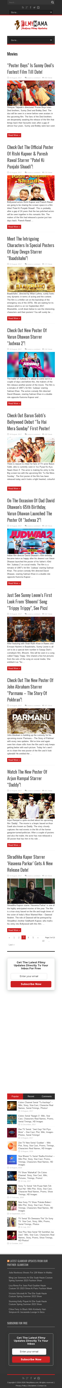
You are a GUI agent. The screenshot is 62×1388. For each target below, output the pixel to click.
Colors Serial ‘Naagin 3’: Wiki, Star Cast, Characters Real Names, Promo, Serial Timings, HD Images (36, 1119)
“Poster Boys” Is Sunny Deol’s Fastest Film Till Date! (30, 68)
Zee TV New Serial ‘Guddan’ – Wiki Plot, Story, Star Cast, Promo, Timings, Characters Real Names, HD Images (36, 1146)
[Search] (52, 2)
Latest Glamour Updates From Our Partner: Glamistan (27, 1263)
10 (43, 941)
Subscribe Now (31, 984)
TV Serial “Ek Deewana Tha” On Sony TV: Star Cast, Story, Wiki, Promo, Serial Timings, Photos (35, 1221)
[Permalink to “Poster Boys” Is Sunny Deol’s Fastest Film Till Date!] (31, 105)
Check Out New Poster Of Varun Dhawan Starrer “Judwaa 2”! (27, 336)
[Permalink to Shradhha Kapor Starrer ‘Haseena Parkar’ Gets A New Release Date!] (31, 903)
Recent (31, 1096)
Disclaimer (32, 1386)
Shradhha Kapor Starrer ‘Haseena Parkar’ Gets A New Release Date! (30, 863)
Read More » (14, 135)
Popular (15, 1096)
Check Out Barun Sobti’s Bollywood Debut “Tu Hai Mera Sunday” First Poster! (28, 422)
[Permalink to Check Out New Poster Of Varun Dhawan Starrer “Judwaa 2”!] (31, 376)
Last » (11, 945)
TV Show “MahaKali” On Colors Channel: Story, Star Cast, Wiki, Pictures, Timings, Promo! (33, 1175)
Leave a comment (33, 78)
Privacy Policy (21, 1386)
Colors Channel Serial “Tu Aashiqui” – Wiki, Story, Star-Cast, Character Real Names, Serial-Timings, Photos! (35, 1105)
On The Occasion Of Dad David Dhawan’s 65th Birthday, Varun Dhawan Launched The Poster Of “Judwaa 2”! (31, 510)
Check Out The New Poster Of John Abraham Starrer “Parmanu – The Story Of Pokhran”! (30, 690)
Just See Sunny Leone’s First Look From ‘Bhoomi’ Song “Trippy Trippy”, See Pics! (29, 601)
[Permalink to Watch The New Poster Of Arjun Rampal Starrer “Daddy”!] (31, 818)
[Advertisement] (31, 1042)
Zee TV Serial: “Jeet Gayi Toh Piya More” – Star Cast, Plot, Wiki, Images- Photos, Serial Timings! (36, 1132)
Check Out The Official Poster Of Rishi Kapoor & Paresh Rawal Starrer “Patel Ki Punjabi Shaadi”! (30, 157)
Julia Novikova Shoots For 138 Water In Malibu (30, 1272)
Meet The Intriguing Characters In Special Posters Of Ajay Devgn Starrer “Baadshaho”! (30, 248)
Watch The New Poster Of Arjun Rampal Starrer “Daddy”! (27, 778)
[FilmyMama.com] (31, 28)
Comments (47, 1096)
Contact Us (42, 1386)
